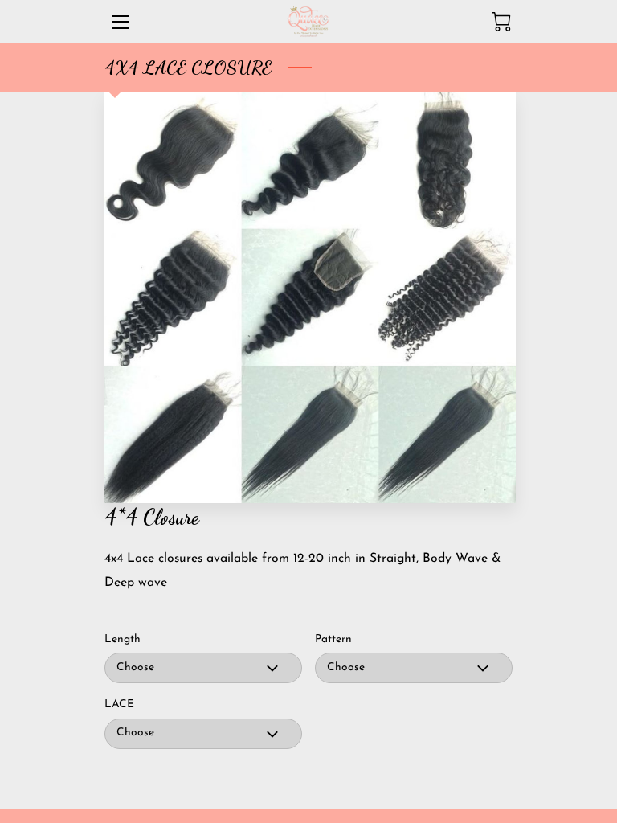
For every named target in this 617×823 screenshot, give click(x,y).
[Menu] (119, 22)
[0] (501, 21)
